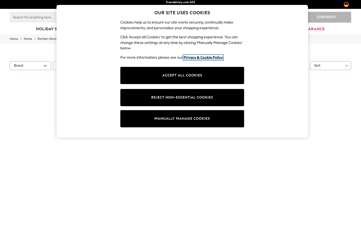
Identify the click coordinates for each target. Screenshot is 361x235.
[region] (182, 71)
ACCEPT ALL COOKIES (182, 75)
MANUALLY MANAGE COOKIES (182, 119)
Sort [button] (317, 65)
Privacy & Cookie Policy (203, 57)
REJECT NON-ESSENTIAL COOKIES (182, 97)
